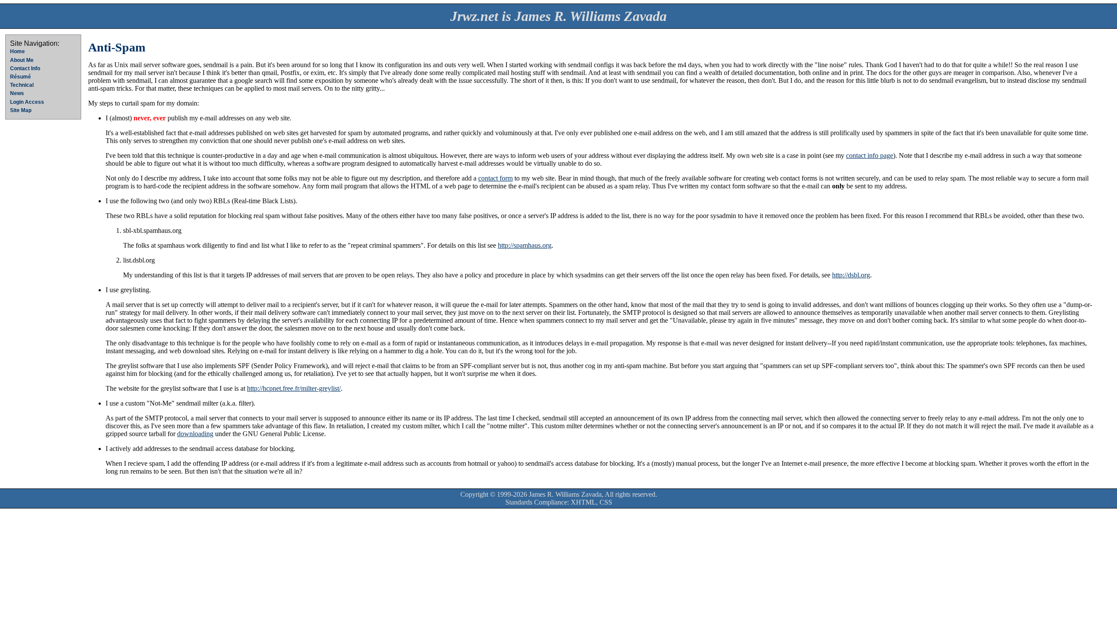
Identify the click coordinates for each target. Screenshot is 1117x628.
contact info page (869, 155)
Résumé (20, 77)
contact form (495, 178)
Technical (22, 85)
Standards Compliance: (537, 502)
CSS (606, 502)
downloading (195, 433)
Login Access (27, 102)
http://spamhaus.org (525, 245)
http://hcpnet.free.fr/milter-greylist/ (294, 388)
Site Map (20, 110)
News (17, 93)
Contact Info (25, 68)
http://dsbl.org (851, 275)
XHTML (583, 502)
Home (17, 51)
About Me (22, 60)
